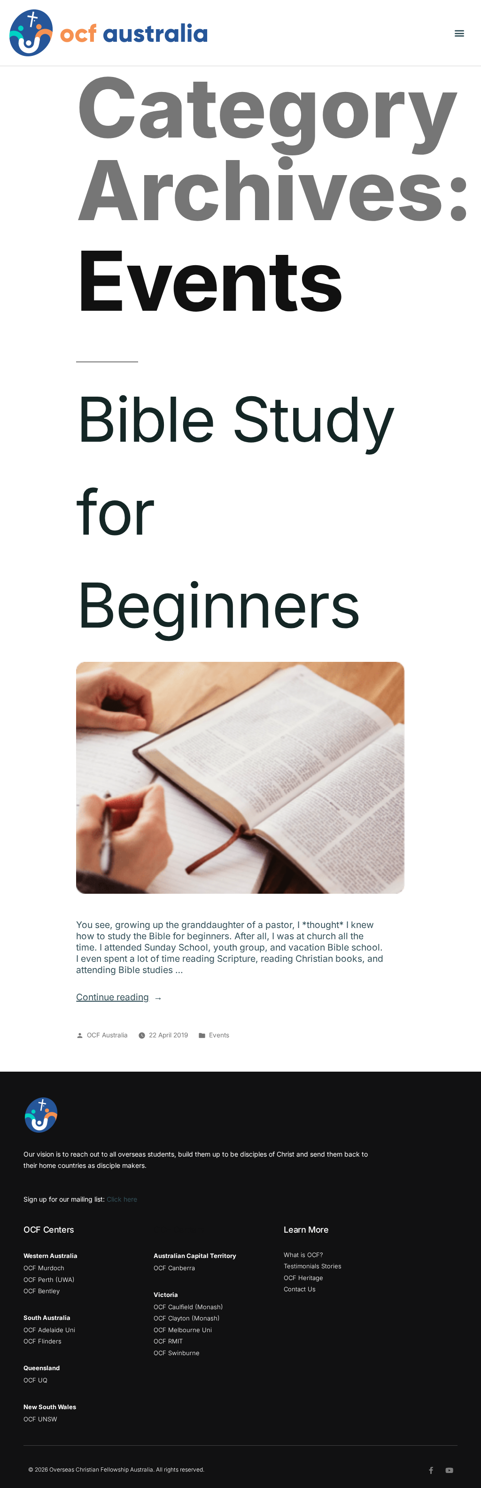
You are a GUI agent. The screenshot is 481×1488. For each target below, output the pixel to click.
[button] (459, 33)
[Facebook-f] (430, 1470)
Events (219, 1035)
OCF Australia (107, 1035)
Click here (122, 1199)
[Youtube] (449, 1470)
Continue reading (119, 997)
